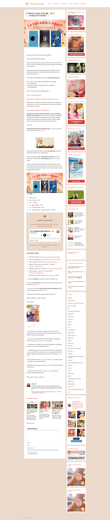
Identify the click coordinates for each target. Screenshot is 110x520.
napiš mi (50, 371)
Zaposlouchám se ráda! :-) (76, 122)
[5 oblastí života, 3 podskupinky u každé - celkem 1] (72, 414)
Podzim (69, 370)
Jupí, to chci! (76, 181)
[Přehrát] (28, 191)
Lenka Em (36, 47)
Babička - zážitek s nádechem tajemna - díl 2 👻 (44, 411)
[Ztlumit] (57, 191)
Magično (69, 340)
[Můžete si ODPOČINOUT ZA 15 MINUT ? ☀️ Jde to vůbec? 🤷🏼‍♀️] (70, 229)
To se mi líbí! (76, 28)
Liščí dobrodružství (72, 329)
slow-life (52, 359)
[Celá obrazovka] (61, 191)
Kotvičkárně (44, 290)
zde (61, 333)
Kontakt (83, 3)
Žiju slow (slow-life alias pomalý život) (75, 389)
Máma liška (70, 345)
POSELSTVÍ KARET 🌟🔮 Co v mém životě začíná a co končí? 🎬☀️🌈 (57, 411)
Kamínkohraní (71, 313)
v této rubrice (35, 106)
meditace (48, 365)
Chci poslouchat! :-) (76, 149)
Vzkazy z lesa (70, 386)
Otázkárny (35, 284)
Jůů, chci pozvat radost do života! (76, 202)
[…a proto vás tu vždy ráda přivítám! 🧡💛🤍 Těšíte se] (81, 424)
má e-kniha (47, 352)
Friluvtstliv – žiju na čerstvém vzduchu (76, 303)
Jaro (69, 308)
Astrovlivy (70, 297)
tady (35, 104)
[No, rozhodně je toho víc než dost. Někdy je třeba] (72, 433)
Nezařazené (70, 351)
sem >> (44, 392)
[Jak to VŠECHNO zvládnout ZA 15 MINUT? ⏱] (70, 222)
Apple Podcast (41, 226)
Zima (69, 392)
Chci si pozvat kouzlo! (76, 54)
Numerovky (70, 353)
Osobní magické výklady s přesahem (75, 362)
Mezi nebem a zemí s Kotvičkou (74, 348)
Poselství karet (71, 373)
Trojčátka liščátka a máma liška (74, 378)
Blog (71, 3)
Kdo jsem (76, 3)
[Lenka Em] (34, 3)
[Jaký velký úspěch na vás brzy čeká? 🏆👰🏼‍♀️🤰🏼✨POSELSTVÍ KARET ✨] (32, 405)
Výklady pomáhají (71, 384)
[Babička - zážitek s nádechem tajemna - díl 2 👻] (44, 405)
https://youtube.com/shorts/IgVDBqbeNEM (49, 257)
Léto (69, 327)
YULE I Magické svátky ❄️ (78, 237)
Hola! (49, 3)
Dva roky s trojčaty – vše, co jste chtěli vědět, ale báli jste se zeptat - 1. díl (79, 214)
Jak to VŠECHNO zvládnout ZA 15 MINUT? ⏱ (78, 222)
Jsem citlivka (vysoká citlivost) (74, 311)
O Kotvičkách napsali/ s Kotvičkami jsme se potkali (76, 357)
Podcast (69, 368)
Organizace (70, 360)
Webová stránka (30, 448)
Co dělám (55, 3)
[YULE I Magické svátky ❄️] (70, 237)
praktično (36, 377)
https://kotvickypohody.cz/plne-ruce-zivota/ (50, 259)
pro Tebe (63, 3)
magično (31, 377)
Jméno (28, 442)
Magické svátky (71, 332)
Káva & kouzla (71, 316)
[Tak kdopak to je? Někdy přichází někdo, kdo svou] (81, 433)
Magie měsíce (71, 343)
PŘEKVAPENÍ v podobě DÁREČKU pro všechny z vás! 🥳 (79, 244)
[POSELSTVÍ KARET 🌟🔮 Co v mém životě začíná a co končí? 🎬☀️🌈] (57, 405)
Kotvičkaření (70, 319)
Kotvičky (69, 321)
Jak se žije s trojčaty (72, 305)
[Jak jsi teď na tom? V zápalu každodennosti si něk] (81, 414)
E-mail (28, 445)
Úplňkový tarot (71, 381)
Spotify (50, 226)
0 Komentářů (48, 47)
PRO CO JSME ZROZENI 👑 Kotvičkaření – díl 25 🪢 (76, 287)
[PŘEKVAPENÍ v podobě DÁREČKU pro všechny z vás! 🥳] (70, 244)
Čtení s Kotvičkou (71, 300)
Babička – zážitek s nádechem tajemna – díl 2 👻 (76, 272)
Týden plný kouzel (39, 340)
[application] (45, 183)
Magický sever (71, 337)
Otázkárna (70, 365)
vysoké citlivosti (43, 359)
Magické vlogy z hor (72, 335)
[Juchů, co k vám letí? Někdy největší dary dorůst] (72, 424)
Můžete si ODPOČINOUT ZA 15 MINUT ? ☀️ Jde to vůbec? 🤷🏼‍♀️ (79, 229)
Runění (69, 376)
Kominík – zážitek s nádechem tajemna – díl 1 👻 (76, 282)
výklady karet (41, 377)
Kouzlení (69, 324)
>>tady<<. (43, 130)
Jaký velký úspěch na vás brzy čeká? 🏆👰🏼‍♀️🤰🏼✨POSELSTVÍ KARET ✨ (32, 411)
